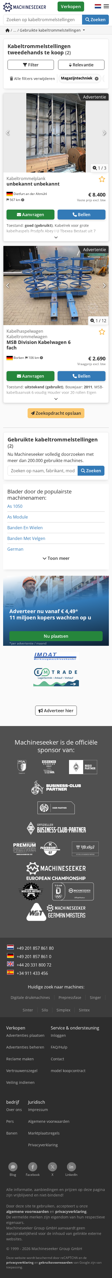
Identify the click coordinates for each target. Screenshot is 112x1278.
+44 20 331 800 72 (34, 965)
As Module (17, 517)
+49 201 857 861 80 (35, 948)
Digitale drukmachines (30, 997)
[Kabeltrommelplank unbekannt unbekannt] (56, 132)
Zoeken (97, 19)
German (15, 549)
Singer (95, 997)
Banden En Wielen (25, 528)
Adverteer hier (58, 710)
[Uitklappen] (56, 237)
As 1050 (14, 506)
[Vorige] (8, 132)
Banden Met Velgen (26, 538)
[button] (106, 6)
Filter (33, 65)
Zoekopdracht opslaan (58, 413)
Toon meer (58, 558)
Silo (45, 1010)
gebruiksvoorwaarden (56, 1262)
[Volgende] (104, 132)
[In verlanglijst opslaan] (101, 179)
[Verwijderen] (96, 79)
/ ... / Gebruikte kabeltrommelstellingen (46, 30)
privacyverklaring (20, 1262)
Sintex (84, 1010)
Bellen (84, 214)
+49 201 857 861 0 (34, 956)
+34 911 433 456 (32, 973)
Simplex (63, 1010)
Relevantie (83, 65)
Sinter (28, 1010)
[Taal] (98, 6)
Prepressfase (70, 997)
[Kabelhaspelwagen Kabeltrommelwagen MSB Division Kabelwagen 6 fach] (56, 285)
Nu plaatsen (56, 636)
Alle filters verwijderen (34, 78)
